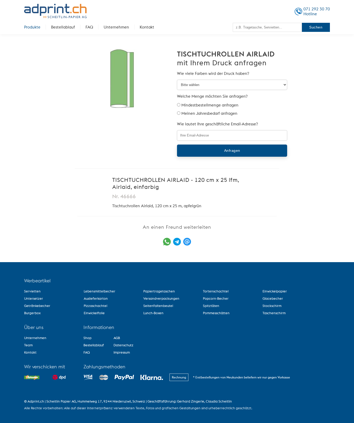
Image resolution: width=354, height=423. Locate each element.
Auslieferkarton (96, 298)
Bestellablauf (63, 27)
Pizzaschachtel (95, 306)
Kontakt (147, 27)
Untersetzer (33, 298)
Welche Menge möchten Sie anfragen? (212, 96)
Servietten (32, 291)
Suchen (315, 27)
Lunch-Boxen (153, 313)
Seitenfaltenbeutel (158, 306)
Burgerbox (32, 313)
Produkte (32, 27)
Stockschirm (272, 306)
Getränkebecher (37, 306)
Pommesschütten (216, 313)
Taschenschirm (274, 313)
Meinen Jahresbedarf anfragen (209, 113)
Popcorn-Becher (216, 298)
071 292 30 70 (316, 8)
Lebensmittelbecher (99, 291)
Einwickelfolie (94, 313)
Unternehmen (116, 27)
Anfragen (232, 150)
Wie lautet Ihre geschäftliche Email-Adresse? (217, 123)
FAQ (89, 27)
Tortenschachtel (216, 291)
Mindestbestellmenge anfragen (209, 105)
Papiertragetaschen (159, 291)
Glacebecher (273, 298)
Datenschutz (123, 345)
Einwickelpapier (275, 291)
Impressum (122, 352)
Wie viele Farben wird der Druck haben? (213, 73)
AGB (117, 338)
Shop (87, 338)
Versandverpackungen (161, 298)
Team (28, 345)
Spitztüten (211, 306)
